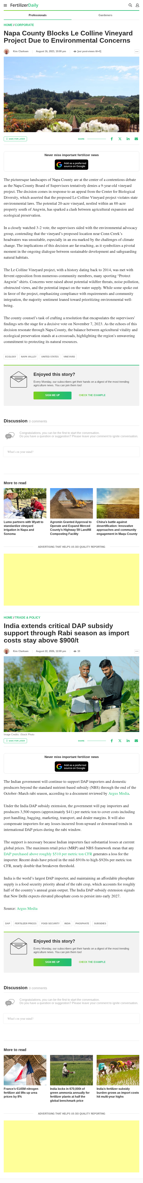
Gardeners (105, 15)
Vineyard (69, 356)
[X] (120, 139)
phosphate (82, 923)
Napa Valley (28, 356)
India (67, 923)
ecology (10, 356)
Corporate (24, 25)
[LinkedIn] (128, 139)
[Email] (136, 139)
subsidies (100, 923)
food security (50, 923)
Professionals (38, 15)
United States (50, 356)
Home (8, 25)
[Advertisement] (71, 580)
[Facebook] (112, 139)
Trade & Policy (27, 617)
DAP (7, 923)
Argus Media (118, 793)
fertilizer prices (25, 923)
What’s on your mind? (20, 452)
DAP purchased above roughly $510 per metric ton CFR (48, 853)
